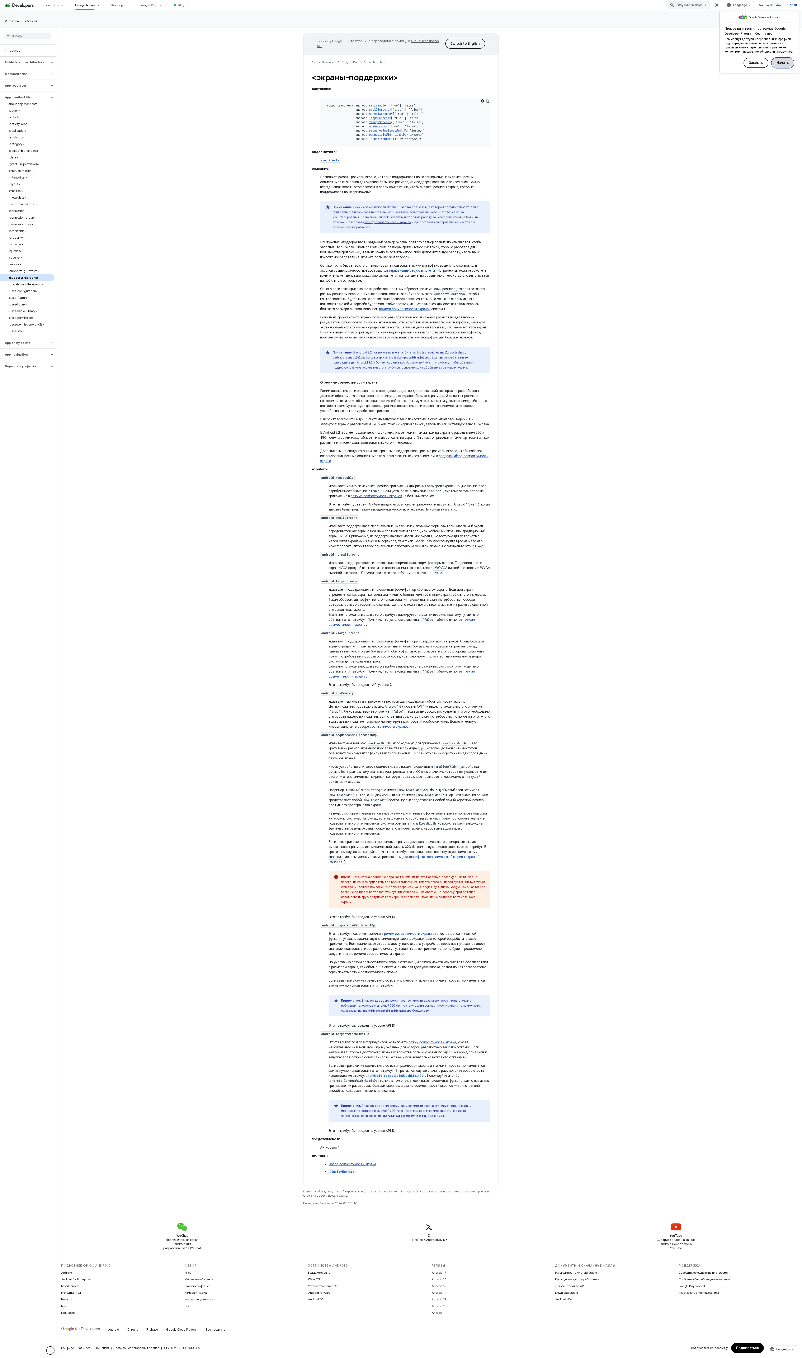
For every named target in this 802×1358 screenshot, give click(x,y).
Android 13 (439, 1299)
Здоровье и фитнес (198, 1286)
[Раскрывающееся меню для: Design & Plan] (100, 5)
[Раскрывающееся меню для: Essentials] (64, 5)
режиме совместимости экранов (376, 496)
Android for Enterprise (75, 1279)
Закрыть (756, 63)
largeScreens (379, 118)
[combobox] (689, 5)
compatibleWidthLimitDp (387, 135)
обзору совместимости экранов (387, 222)
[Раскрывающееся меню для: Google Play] (162, 5)
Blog (181, 5)
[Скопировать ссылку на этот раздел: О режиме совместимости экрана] (382, 382)
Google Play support (692, 1286)
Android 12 (439, 1306)
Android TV (315, 1299)
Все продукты (216, 1329)
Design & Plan (85, 5)
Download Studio (566, 1293)
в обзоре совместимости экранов (382, 727)
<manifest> (330, 160)
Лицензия (102, 1348)
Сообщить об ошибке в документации (704, 1279)
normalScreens (380, 114)
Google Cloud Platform (181, 1329)
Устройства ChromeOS (323, 1286)
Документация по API (569, 1286)
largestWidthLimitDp (385, 139)
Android (66, 1272)
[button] (24, 62)
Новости (66, 1299)
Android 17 (439, 1272)
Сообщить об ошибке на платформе (703, 1272)
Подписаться (747, 1348)
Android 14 (439, 1293)
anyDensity (377, 126)
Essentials (51, 5)
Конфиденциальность (200, 1299)
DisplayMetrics (342, 1172)
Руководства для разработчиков (577, 1279)
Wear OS (314, 1279)
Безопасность (70, 1286)
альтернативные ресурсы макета (409, 271)
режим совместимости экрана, (433, 1042)
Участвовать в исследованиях (699, 1293)
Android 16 (439, 1279)
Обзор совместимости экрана (352, 1164)
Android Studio (770, 5)
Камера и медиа (196, 1293)
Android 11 (439, 1313)
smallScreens (379, 109)
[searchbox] (28, 36)
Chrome (132, 1329)
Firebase (152, 1329)
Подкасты (68, 1313)
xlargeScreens (380, 122)
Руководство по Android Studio (576, 1272)
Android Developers (324, 62)
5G (187, 1306)
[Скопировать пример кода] (487, 100)
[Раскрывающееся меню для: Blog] (190, 5)
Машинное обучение (199, 1279)
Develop (117, 5)
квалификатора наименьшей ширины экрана (443, 857)
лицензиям (390, 1191)
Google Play (148, 5)
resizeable (377, 105)
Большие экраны (319, 1272)
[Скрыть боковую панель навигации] (50, 1350)
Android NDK (563, 1299)
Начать (783, 63)
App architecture (21, 21)
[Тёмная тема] (482, 100)
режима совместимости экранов (404, 309)
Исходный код (71, 1293)
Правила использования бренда (136, 1348)
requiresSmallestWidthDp (388, 130)
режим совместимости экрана (408, 934)
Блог (64, 1306)
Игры (188, 1272)
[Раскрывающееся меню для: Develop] (129, 5)
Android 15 (439, 1286)
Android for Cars (319, 1293)
